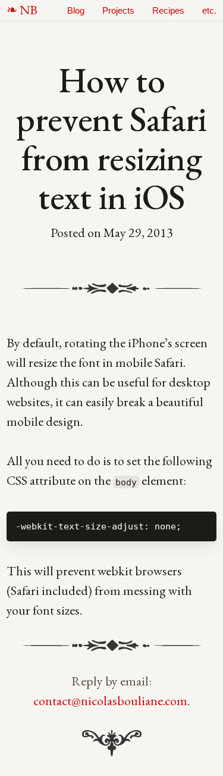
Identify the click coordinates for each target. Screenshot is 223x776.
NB (28, 9)
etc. (209, 10)
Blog (75, 10)
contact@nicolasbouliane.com (110, 700)
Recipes (168, 10)
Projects (118, 10)
